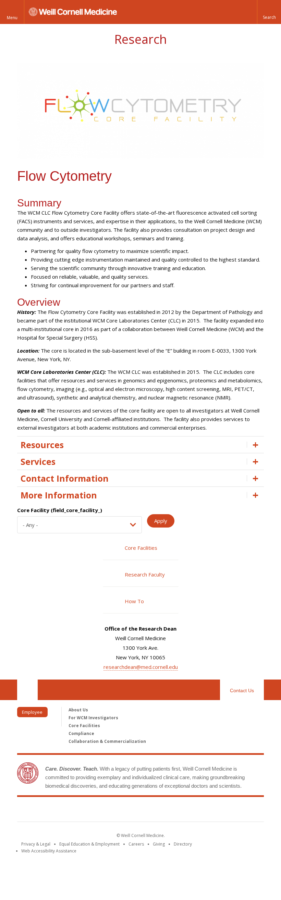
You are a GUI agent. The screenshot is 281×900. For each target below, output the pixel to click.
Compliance (81, 733)
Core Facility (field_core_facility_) (59, 510)
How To (134, 601)
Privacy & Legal (35, 844)
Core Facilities (141, 547)
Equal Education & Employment (89, 844)
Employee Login (32, 713)
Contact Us (242, 690)
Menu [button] (12, 18)
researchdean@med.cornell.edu (140, 666)
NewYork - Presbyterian (198, 811)
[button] (269, 12)
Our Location (27, 690)
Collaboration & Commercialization (107, 741)
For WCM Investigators (93, 718)
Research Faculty (145, 574)
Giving (159, 844)
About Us (78, 710)
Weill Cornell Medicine (90, 811)
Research (140, 39)
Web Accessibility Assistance (48, 851)
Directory (183, 844)
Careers (136, 844)
